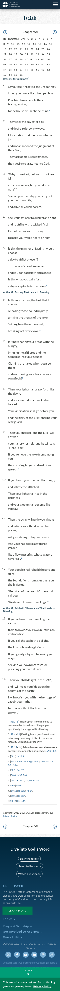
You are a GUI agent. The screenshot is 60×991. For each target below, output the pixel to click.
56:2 (49, 750)
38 (15, 59)
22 (26, 49)
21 (21, 49)
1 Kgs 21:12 (33, 761)
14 (34, 43)
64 (10, 74)
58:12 (14, 795)
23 (32, 49)
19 (10, 49)
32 (32, 54)
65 (15, 74)
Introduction (14, 38)
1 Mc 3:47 (45, 761)
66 (21, 74)
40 (26, 59)
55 (10, 69)
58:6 (13, 734)
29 (15, 54)
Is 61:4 (21, 795)
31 (26, 54)
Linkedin (34, 955)
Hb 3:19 (21, 801)
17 (50, 43)
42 (37, 59)
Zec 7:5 (20, 770)
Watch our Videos (29, 873)
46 (10, 64)
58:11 (14, 790)
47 (15, 64)
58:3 (13, 761)
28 (10, 54)
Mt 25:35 (34, 780)
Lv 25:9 (20, 756)
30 (21, 54)
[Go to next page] (55, 32)
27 (4, 54)
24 (37, 49)
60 (37, 69)
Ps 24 (29, 790)
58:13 (13, 747)
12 (23, 43)
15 (40, 43)
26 (48, 49)
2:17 (15, 764)
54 (4, 69)
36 (4, 59)
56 (15, 69)
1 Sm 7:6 (21, 761)
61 (42, 69)
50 (32, 64)
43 (42, 59)
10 (12, 43)
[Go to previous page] (5, 32)
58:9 (12, 785)
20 (15, 49)
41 (32, 59)
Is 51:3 (21, 790)
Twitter (8, 955)
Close (29, 970)
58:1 (13, 721)
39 (21, 59)
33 (37, 54)
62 (48, 69)
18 (4, 49)
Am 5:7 (20, 785)
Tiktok (52, 955)
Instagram (43, 955)
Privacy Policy (10, 816)
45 (4, 64)
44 (48, 59)
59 (32, 69)
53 (48, 64)
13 (28, 43)
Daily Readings (29, 858)
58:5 (13, 770)
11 (18, 43)
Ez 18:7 (20, 780)
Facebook (17, 955)
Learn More (17, 910)
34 (42, 54)
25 (42, 49)
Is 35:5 (20, 775)
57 (21, 69)
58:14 (13, 801)
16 (45, 43)
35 (48, 54)
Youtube (26, 955)
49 (26, 64)
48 (21, 64)
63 (4, 74)
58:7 (13, 780)
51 (37, 64)
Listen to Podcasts (29, 866)
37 (10, 59)
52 (42, 64)
